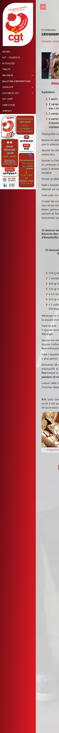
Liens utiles (8, 105)
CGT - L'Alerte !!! (11, 57)
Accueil (6, 52)
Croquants (47, 41)
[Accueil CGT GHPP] (17, 24)
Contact (7, 111)
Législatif (7, 87)
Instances (7, 75)
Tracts (6, 69)
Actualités (8, 63)
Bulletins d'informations (16, 81)
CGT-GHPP (7, 99)
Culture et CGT (10, 93)
